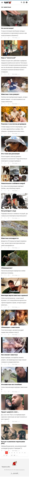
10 (6, 455)
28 (14, 455)
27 (11, 455)
